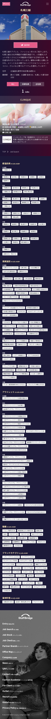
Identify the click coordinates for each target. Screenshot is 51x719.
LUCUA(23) (6, 322)
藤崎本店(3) (38, 278)
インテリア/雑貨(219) (9, 579)
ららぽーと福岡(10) (37, 374)
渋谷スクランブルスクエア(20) (12, 300)
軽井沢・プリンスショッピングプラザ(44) (15, 464)
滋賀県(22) (6, 213)
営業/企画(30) (22, 538)
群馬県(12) (25, 188)
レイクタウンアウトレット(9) (35, 431)
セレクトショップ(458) (10, 560)
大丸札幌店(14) (34, 267)
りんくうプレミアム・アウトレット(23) (15, 483)
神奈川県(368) (28, 192)
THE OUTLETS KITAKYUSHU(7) (36, 512)
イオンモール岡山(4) (35, 344)
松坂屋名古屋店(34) (32, 308)
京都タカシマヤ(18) (21, 330)
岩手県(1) (15, 177)
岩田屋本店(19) (23, 366)
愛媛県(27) (24, 231)
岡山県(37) (24, 224)
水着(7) (18, 583)
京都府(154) (16, 213)
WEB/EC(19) (41, 542)
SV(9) (5, 534)
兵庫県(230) (36, 213)
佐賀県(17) (16, 238)
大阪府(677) (26, 213)
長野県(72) (6, 202)
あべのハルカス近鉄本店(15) (38, 330)
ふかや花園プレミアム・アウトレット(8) (15, 446)
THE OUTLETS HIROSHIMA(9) (34, 505)
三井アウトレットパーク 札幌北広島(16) (15, 398)
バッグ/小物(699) (8, 575)
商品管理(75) (33, 538)
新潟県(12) (6, 199)
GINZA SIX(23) (25, 297)
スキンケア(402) (28, 568)
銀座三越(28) (7, 286)
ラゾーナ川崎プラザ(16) (10, 297)
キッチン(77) (23, 579)
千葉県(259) (6, 192)
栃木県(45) (16, 188)
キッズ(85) (16, 572)
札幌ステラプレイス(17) (10, 267)
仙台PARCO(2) (7, 278)
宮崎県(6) (15, 242)
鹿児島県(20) (25, 242)
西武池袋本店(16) (35, 286)
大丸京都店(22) (22, 326)
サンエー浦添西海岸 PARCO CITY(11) (14, 384)
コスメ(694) (16, 568)
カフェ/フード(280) (39, 587)
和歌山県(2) (16, 217)
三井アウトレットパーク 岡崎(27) (13, 476)
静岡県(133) (25, 202)
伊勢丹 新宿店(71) (22, 293)
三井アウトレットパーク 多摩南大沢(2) (14, 416)
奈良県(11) (6, 217)
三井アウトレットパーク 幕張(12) (13, 420)
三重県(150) (6, 206)
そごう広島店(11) (22, 341)
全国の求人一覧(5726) (9, 254)
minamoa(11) (7, 348)
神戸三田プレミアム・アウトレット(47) (15, 490)
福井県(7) (34, 199)
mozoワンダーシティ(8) (35, 311)
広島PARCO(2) (21, 344)
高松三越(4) (6, 355)
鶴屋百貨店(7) (7, 374)
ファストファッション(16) (24, 564)
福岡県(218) (6, 238)
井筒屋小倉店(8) (35, 366)
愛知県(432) (35, 202)
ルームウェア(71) (28, 583)
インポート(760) (40, 560)
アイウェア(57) (40, 575)
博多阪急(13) (21, 370)
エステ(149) (6, 572)
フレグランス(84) (41, 568)
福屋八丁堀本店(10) (36, 341)
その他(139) (6, 590)
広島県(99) (33, 224)
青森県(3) (6, 177)
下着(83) (39, 583)
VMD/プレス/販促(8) (9, 538)
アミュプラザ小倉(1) (9, 366)
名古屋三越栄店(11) (9, 311)
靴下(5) (5, 587)
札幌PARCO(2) (23, 271)
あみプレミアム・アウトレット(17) (13, 442)
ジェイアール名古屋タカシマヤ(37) (13, 308)
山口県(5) (42, 224)
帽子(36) (30, 575)
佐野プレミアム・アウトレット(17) (13, 431)
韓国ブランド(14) (41, 564)
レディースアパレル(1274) (11, 557)
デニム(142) (6, 568)
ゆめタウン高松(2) (8, 359)
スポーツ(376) (34, 579)
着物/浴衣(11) (15, 587)
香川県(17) (15, 231)
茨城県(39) (6, 188)
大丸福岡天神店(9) (8, 370)
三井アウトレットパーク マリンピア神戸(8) (16, 487)
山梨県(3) (43, 199)
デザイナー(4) (13, 534)
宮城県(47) (24, 177)
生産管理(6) (6, 542)
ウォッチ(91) (39, 572)
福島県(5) (6, 181)
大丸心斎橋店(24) (35, 322)
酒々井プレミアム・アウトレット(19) (14, 439)
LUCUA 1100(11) (20, 333)
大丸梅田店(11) (7, 330)
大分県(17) (6, 242)
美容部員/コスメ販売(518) (25, 530)
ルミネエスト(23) (8, 293)
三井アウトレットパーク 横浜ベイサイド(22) (16, 424)
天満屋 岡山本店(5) (8, 344)
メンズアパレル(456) (28, 557)
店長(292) (39, 530)
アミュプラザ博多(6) (9, 377)
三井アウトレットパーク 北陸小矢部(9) (14, 472)
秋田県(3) (33, 177)
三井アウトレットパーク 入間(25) (13, 435)
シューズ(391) (20, 575)
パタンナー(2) (25, 534)
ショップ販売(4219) (9, 530)
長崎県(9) (25, 238)
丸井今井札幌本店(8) (9, 271)
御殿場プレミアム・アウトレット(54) (14, 457)
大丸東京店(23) (7, 289)
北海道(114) (6, 170)
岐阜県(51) (16, 202)
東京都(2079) (17, 192)
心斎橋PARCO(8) (33, 333)
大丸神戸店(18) (7, 333)
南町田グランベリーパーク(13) (36, 442)
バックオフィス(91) (29, 542)
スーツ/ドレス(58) (8, 564)
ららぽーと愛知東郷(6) (10, 315)
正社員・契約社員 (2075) (23, 602)
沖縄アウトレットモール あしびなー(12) (15, 519)
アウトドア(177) (8, 583)
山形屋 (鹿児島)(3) (33, 370)
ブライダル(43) (26, 587)
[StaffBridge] (25, 4)
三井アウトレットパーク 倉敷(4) (12, 505)
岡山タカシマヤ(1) (8, 341)
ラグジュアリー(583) (26, 560)
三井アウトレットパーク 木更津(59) (13, 427)
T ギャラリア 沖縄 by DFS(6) (36, 384)
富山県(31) (16, 199)
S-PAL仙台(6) (28, 278)
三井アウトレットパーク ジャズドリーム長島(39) (17, 461)
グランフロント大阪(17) (20, 322)
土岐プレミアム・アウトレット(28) (13, 468)
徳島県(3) (6, 231)
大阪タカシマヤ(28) (9, 326)
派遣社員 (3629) (8, 602)
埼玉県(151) (34, 188)
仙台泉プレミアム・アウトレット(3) (14, 409)
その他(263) (18, 545)
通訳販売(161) (7, 545)
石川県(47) (25, 199)
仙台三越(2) (18, 278)
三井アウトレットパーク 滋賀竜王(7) (14, 494)
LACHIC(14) (21, 311)
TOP (4, 151)
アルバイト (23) (37, 602)
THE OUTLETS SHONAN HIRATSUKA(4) (14, 450)
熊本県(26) (34, 238)
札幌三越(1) (24, 267)
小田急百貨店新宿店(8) (20, 286)
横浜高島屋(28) (34, 293)
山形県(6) (41, 177)
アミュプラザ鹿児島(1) (21, 374)
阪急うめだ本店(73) (35, 326)
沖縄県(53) (6, 249)
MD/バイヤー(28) (37, 534)
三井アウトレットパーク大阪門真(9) (14, 498)
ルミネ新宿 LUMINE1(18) (22, 289)
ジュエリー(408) (27, 572)
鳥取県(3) (6, 224)
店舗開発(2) (16, 542)
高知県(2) (33, 231)
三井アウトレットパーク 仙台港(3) (13, 405)
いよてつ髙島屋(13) (19, 355)
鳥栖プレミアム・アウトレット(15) (13, 512)
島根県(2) (15, 224)
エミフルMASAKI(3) (33, 355)
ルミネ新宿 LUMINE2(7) (40, 289)
